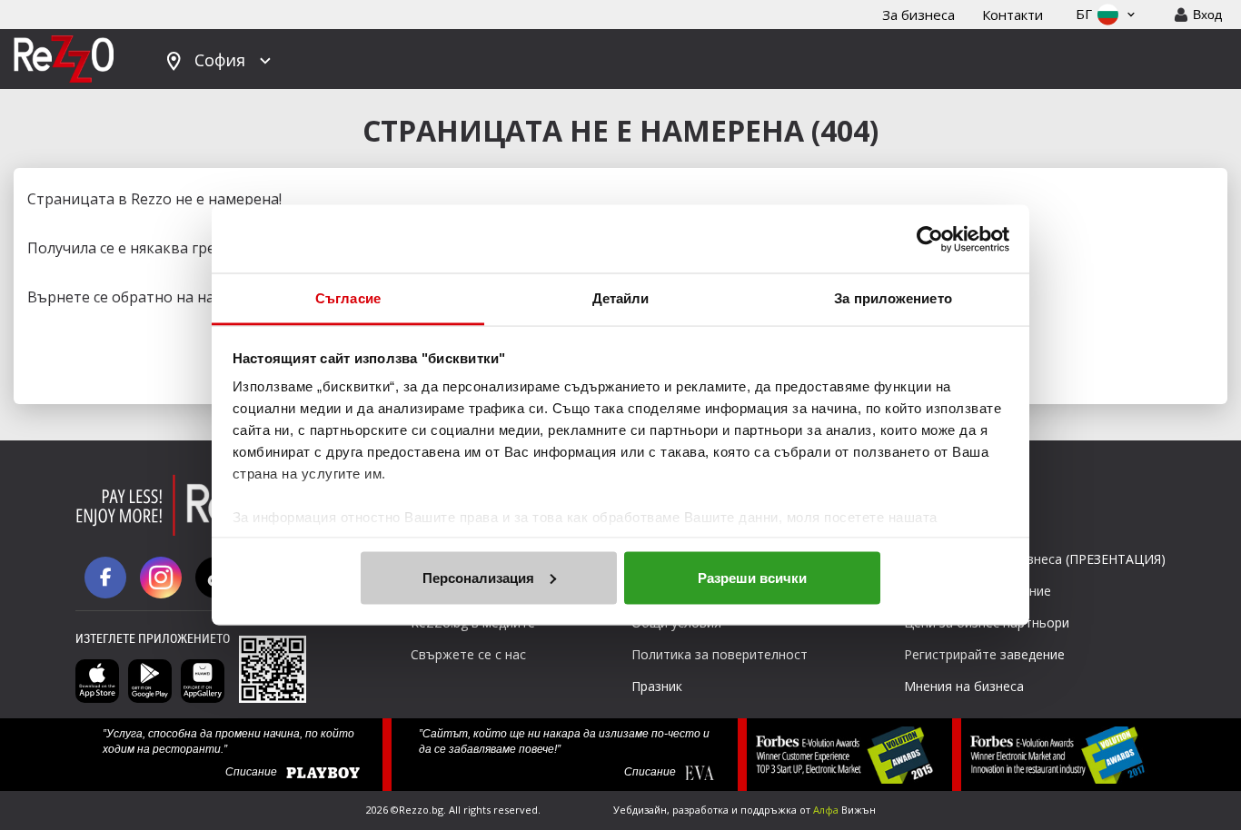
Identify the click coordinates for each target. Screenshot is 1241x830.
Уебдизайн (640, 809)
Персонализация (478, 577)
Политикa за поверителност (719, 654)
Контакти (1012, 14)
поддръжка (768, 809)
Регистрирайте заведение (984, 654)
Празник (656, 686)
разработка (700, 809)
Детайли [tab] (621, 298)
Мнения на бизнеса (964, 686)
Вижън (844, 809)
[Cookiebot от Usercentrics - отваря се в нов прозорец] (929, 238)
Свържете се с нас (468, 654)
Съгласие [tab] (348, 298)
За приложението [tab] (893, 298)
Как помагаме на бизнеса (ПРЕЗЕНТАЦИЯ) (1035, 559)
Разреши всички (752, 577)
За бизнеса (918, 14)
